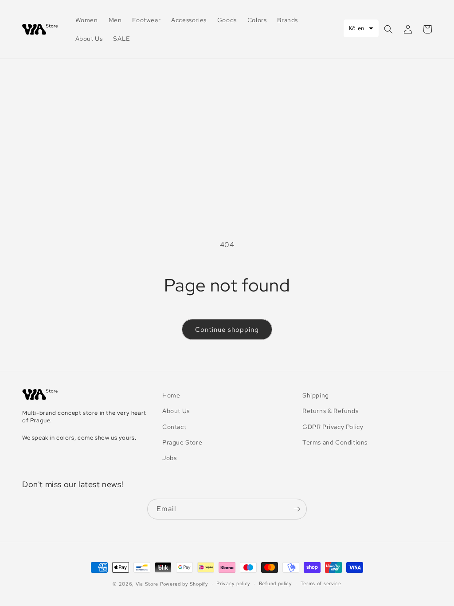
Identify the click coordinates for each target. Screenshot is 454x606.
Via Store (147, 584)
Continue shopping (227, 329)
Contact (174, 427)
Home (171, 395)
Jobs (169, 458)
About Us (176, 411)
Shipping (315, 395)
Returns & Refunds (330, 411)
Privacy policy (233, 583)
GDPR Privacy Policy (332, 427)
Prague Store (182, 442)
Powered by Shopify (184, 584)
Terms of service (321, 583)
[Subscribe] (296, 509)
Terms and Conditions (335, 442)
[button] (388, 29)
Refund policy (275, 583)
